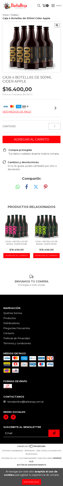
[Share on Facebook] (27, 187)
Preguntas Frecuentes (16, 328)
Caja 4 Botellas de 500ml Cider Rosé (16, 242)
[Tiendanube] (31, 447)
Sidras (14, 14)
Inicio (6, 14)
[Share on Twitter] (36, 187)
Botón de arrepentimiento (31, 465)
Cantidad (9, 126)
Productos (9, 318)
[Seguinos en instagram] (5, 417)
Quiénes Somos (12, 313)
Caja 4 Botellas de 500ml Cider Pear (46, 242)
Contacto (8, 333)
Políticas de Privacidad (16, 338)
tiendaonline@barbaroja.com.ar (25, 401)
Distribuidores (11, 323)
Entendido (31, 482)
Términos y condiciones (17, 343)
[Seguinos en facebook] (13, 417)
